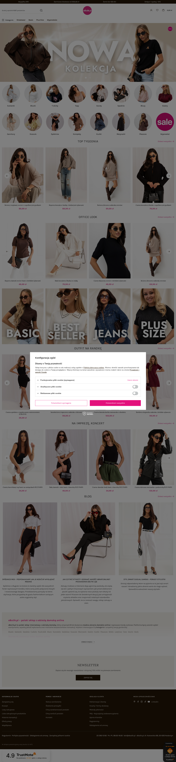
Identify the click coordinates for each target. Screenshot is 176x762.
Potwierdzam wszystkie (115, 403)
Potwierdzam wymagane (61, 403)
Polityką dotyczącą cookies (93, 368)
